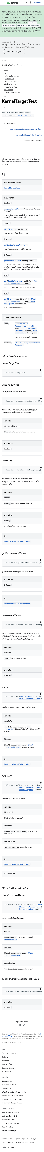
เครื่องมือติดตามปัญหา (9, 1131)
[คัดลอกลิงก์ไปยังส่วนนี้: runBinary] (14, 776)
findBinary (9, 229)
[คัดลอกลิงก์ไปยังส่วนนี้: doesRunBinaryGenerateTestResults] (4, 982)
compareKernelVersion (13, 209)
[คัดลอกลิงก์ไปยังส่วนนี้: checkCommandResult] (27, 895)
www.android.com (8, 1120)
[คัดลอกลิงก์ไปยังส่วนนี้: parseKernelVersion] (24, 615)
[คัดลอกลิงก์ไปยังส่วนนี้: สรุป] (8, 174)
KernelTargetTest (12, 188)
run (5, 281)
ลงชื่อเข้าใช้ (37, 3)
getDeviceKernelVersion (14, 245)
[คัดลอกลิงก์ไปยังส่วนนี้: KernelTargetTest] (22, 363)
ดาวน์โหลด (5, 1061)
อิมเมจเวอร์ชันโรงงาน (8, 1068)
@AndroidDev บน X (9, 1085)
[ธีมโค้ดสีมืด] (40, 370)
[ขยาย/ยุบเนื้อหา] (10, 70)
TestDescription (26, 790)
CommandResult (28, 326)
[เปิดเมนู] (3, 2)
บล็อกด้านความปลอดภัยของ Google (14, 1092)
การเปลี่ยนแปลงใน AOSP (30, 31)
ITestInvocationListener (20, 282)
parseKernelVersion (12, 261)
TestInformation (15, 281)
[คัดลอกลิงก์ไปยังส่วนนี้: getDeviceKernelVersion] (29, 553)
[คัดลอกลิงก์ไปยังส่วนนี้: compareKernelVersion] (28, 392)
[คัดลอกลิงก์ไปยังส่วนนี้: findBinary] (14, 460)
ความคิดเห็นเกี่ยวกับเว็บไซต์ (25, 1142)
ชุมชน (18, 1139)
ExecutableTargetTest (22, 115)
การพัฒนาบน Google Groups (12, 1099)
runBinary (8, 299)
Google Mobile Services (10, 1123)
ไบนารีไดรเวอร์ (6, 1072)
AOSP (4, 61)
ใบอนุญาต (33, 1139)
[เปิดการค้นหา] (26, 2)
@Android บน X (7, 1081)
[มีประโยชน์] (17, 65)
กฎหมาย (25, 1139)
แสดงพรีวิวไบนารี (7, 1064)
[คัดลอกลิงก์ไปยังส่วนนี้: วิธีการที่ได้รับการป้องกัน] (30, 888)
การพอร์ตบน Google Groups (12, 1103)
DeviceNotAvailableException (17, 541)
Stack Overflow (7, 1127)
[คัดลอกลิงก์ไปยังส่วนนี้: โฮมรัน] (10, 687)
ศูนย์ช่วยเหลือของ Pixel (9, 1116)
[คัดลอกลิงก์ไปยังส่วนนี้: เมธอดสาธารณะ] (21, 385)
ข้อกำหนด (5, 1057)
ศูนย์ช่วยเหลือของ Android (10, 1112)
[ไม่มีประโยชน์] (21, 65)
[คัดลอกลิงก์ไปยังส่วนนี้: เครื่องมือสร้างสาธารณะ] (29, 356)
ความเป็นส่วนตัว (8, 1142)
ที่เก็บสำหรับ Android (9, 1053)
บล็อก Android (7, 1088)
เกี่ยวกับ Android (8, 1139)
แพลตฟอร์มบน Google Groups (12, 1096)
